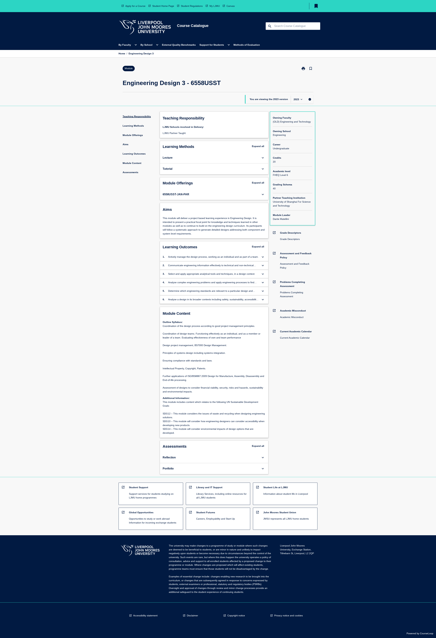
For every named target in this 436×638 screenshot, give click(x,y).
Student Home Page (163, 6)
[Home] (145, 27)
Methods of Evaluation (246, 44)
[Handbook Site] (140, 551)
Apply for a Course (135, 6)
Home (122, 53)
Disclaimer (192, 615)
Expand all (258, 146)
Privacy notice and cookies (288, 615)
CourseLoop (426, 633)
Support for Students (211, 44)
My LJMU (214, 6)
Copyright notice (236, 615)
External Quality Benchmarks (179, 44)
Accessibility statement (145, 615)
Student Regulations (192, 6)
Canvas (231, 6)
